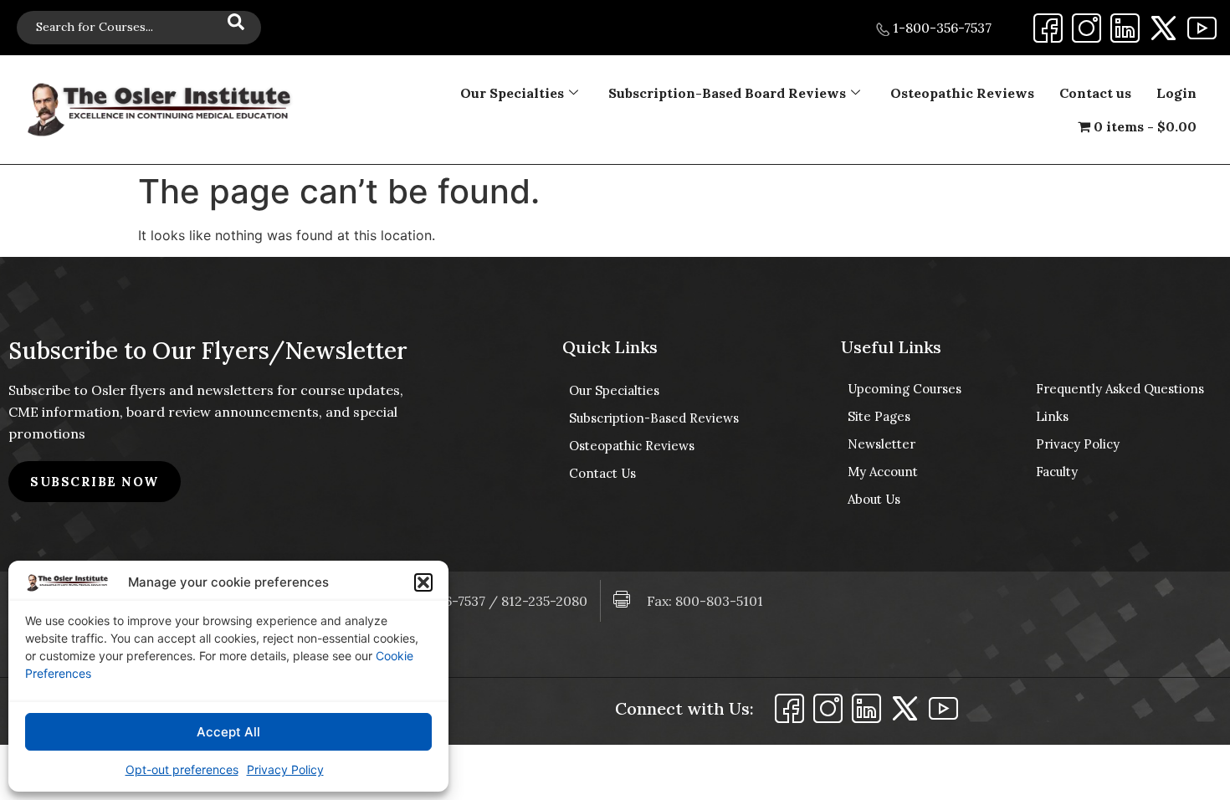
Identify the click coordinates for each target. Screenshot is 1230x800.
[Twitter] (1163, 28)
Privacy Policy (285, 769)
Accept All (228, 732)
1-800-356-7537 (940, 27)
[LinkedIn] (1125, 28)
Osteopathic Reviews (962, 93)
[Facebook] (1048, 28)
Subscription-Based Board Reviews (727, 93)
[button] (423, 582)
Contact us (1095, 93)
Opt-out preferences (182, 769)
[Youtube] (1202, 28)
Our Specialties (512, 93)
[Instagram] (1086, 28)
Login (1176, 93)
